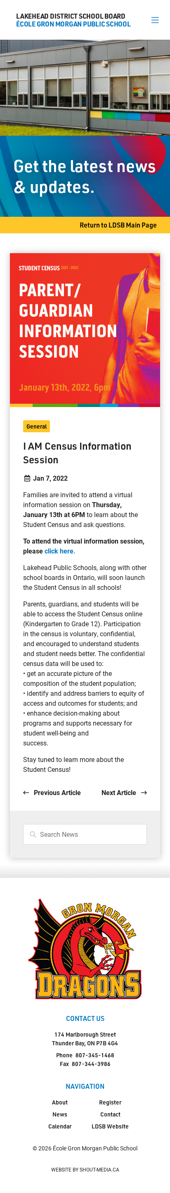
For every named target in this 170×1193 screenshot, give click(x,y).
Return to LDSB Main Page (118, 224)
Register (110, 1102)
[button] (155, 20)
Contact (110, 1114)
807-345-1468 (95, 1055)
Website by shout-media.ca (85, 1169)
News (59, 1114)
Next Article (120, 792)
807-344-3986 (91, 1063)
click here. (59, 550)
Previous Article (56, 792)
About (60, 1102)
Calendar (59, 1126)
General (36, 426)
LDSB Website (110, 1126)
